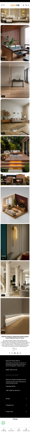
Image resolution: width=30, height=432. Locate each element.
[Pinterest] (17, 353)
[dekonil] (15, 5)
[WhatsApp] (3, 423)
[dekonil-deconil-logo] (15, 349)
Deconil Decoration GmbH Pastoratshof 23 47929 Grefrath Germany (16, 382)
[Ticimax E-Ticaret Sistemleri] (15, 419)
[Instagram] (12, 353)
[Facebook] (9, 353)
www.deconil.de (10, 386)
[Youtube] (15, 353)
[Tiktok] (20, 353)
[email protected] (12, 375)
